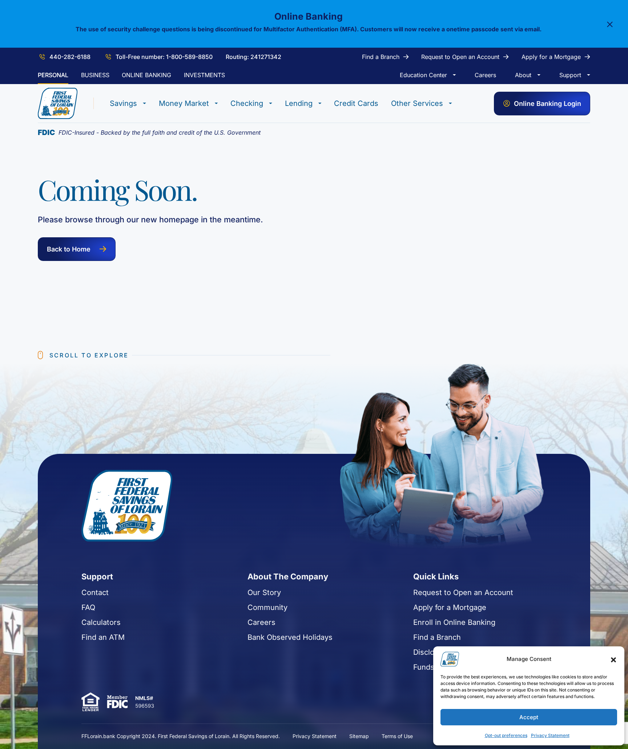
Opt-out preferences (506, 735)
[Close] (609, 24)
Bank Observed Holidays (290, 637)
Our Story (264, 592)
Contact (95, 592)
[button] (613, 659)
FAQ (88, 607)
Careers (261, 622)
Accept (528, 717)
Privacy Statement (550, 735)
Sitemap (359, 736)
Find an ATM (103, 637)
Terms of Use (397, 736)
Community (267, 607)
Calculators (101, 622)
